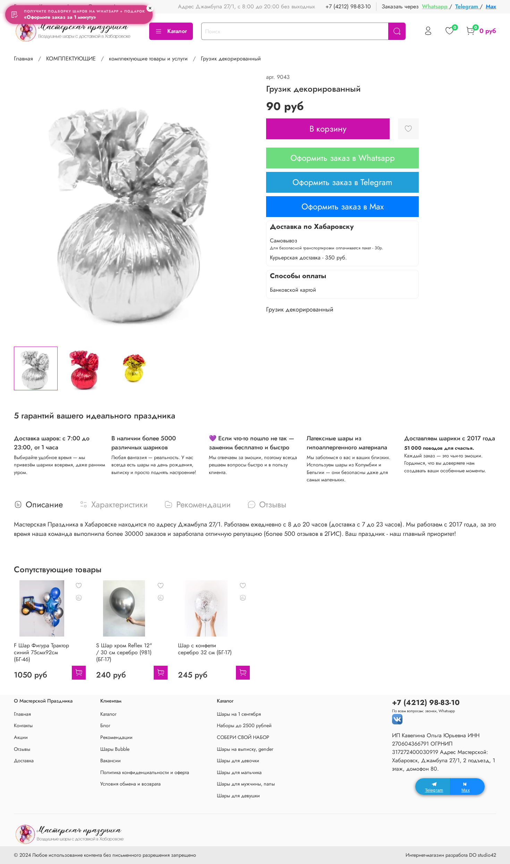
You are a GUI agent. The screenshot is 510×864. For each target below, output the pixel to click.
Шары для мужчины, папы (246, 783)
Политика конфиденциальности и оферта (144, 772)
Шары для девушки (238, 795)
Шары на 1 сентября (239, 714)
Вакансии (110, 760)
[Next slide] (244, 207)
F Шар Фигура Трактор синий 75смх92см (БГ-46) (41, 652)
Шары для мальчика (239, 772)
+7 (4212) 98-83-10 (348, 6)
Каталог (177, 31)
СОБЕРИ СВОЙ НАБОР (243, 737)
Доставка (24, 760)
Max (491, 6)
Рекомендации (116, 737)
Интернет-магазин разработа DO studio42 (451, 854)
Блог (105, 725)
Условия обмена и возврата (130, 783)
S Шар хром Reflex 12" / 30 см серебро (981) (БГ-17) (124, 652)
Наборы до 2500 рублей (244, 725)
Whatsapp (435, 6)
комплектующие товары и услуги (148, 59)
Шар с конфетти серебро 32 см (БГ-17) (205, 648)
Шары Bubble (114, 749)
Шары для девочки (238, 760)
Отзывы (22, 749)
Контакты (23, 725)
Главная (23, 59)
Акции (21, 737)
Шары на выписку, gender (245, 749)
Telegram (467, 6)
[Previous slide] (25, 207)
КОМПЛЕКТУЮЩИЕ (71, 59)
